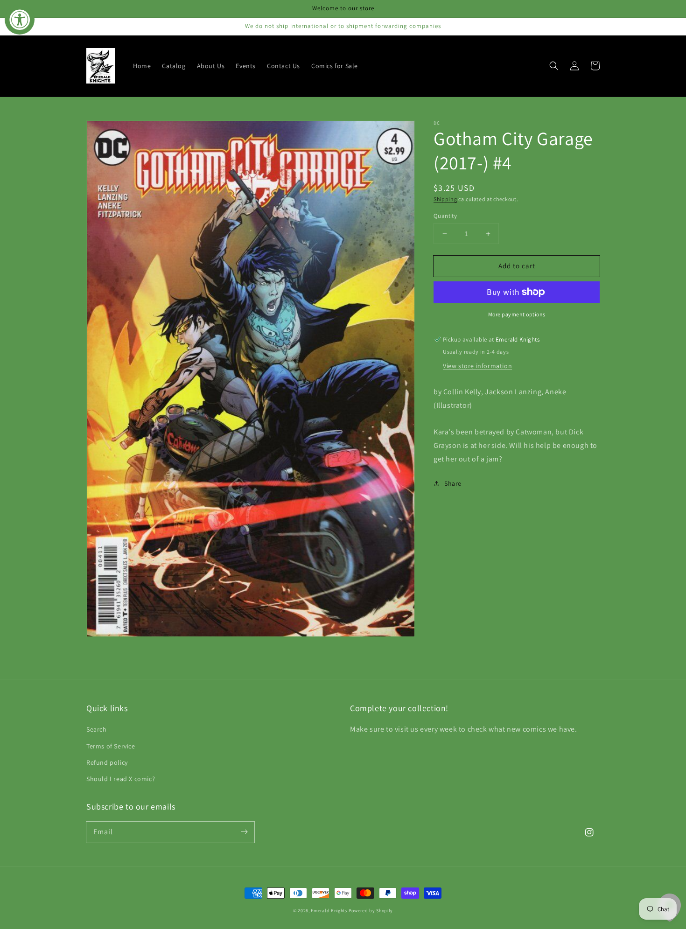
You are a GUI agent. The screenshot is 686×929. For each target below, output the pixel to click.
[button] (554, 66)
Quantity (445, 216)
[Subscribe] (244, 832)
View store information (477, 366)
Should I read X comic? (120, 779)
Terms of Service (110, 746)
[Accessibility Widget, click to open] (20, 20)
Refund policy (107, 762)
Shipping (445, 199)
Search (96, 729)
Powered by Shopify (371, 911)
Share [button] (453, 483)
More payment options (517, 314)
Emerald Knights (329, 911)
